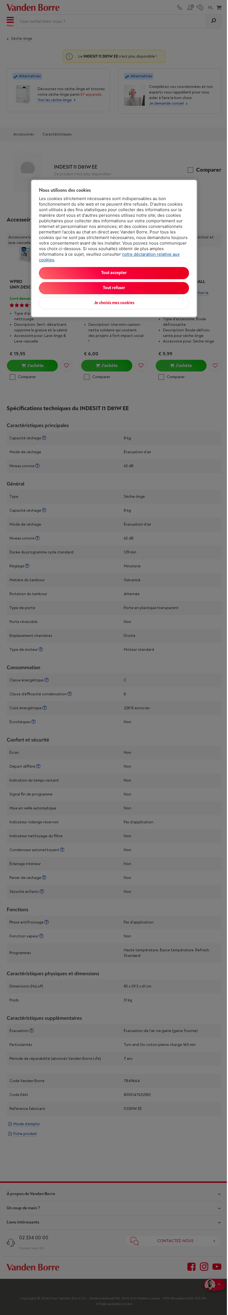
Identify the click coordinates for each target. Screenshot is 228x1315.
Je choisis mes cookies (114, 303)
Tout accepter (114, 272)
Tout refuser (114, 287)
